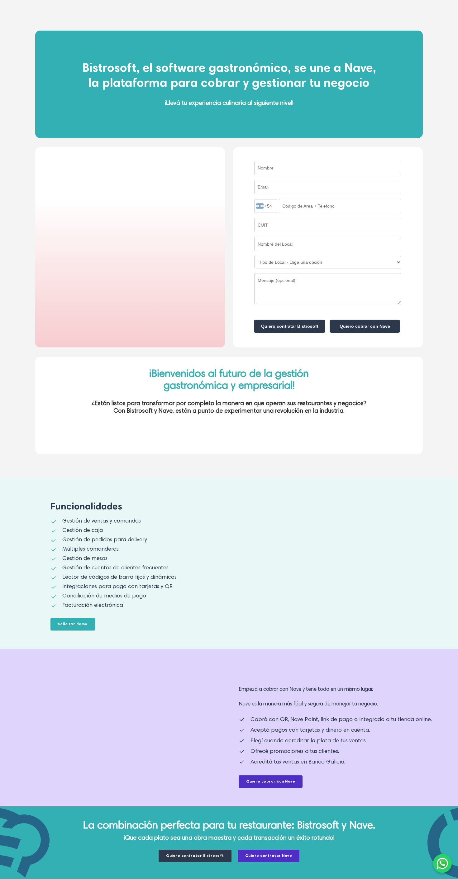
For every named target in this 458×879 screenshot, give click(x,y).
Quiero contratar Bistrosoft (289, 326)
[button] (72, 624)
